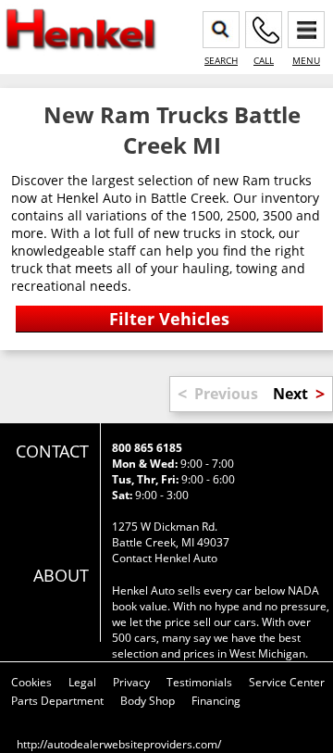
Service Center (287, 682)
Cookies (31, 682)
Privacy (131, 682)
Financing (215, 701)
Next (290, 393)
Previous (226, 393)
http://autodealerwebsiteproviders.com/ (119, 744)
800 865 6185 (147, 448)
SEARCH (221, 60)
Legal (82, 682)
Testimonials (199, 682)
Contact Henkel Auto (164, 558)
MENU (306, 60)
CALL (263, 60)
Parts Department (57, 701)
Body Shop (147, 701)
